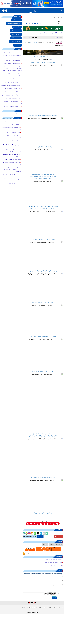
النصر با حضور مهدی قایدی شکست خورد (12, 88)
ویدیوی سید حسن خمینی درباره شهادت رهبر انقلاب (12, 56)
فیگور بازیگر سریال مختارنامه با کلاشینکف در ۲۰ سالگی (43, 436)
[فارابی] (43, 28)
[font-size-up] (40, 23)
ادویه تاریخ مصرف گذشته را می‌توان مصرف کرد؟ (42, 209)
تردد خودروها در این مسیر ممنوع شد (42, 513)
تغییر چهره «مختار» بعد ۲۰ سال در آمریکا (42, 371)
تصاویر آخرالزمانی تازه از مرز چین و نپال (12, 121)
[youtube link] (31, 524)
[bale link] (47, 524)
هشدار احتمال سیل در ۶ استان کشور (13, 60)
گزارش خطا (28, 553)
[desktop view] (6, 10)
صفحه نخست (59, 18)
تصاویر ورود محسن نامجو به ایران (13, 124)
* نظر (61, 585)
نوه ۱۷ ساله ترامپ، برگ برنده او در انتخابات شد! (42, 477)
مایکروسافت (59, 544)
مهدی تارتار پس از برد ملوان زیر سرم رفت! (12, 106)
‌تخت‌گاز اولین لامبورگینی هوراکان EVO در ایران (52, 562)
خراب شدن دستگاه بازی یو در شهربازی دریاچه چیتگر (42, 337)
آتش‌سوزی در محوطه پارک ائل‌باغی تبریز (12, 82)
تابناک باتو (45, 544)
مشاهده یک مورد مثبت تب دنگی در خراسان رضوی (43, 176)
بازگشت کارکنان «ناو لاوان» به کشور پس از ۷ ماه (12, 102)
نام (62, 576)
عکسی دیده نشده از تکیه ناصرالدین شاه (42, 303)
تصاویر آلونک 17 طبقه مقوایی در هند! (13, 98)
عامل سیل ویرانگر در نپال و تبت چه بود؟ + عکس (12, 163)
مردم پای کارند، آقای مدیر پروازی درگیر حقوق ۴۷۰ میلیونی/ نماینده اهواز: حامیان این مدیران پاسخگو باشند (11, 169)
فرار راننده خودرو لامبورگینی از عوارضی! (54, 559)
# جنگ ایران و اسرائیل (15, 30)
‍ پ (37, 23)
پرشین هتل (17, 114)
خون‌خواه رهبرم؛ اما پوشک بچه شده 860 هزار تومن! (11, 128)
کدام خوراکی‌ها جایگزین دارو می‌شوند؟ (12, 141)
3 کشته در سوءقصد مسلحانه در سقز (42, 434)
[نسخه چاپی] (47, 533)
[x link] (35, 524)
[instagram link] (41, 524)
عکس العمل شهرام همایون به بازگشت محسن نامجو (11, 136)
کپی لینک (40, 537)
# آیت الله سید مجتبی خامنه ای (13, 23)
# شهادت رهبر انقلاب (16, 38)
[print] (27, 23)
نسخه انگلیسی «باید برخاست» (14, 79)
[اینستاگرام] (29, 533)
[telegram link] (51, 524)
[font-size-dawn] (35, 23)
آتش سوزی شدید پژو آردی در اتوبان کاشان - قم (11, 85)
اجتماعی (53, 18)
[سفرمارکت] (43, 549)
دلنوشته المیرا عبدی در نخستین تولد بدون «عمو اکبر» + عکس (12, 145)
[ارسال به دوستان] (44, 533)
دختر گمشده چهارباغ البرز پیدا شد (13, 183)
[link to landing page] (32, 10)
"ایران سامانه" (29, 612)
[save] (32, 23)
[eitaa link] (38, 524)
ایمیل (61, 581)
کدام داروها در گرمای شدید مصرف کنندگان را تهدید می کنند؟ (42, 207)
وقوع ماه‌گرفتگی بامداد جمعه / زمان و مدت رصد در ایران (12, 155)
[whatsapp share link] (35, 533)
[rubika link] (57, 524)
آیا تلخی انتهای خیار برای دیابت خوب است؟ (42, 174)
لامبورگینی (52, 544)
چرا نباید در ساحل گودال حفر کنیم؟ (43, 178)
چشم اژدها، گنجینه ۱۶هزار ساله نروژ (43, 147)
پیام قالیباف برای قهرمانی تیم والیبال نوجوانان (11, 95)
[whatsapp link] (54, 524)
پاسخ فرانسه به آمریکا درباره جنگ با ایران (12, 63)
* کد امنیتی (60, 593)
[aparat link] (28, 524)
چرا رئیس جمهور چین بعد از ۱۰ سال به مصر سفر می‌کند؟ (12, 75)
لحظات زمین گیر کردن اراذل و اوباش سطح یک (11, 175)
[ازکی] (47, 3)
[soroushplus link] (44, 524)
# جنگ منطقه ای (16, 27)
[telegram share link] (41, 533)
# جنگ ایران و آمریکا (16, 34)
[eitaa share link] (32, 533)
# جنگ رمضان (17, 45)
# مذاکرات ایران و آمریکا (15, 41)
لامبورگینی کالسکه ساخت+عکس (55, 566)
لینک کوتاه (59, 536)
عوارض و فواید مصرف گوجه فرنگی (13, 132)
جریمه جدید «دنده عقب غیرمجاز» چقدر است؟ (43, 240)
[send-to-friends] (29, 23)
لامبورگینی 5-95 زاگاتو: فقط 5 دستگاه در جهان (43, 63)
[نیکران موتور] (43, 52)
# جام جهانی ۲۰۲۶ (16, 20)
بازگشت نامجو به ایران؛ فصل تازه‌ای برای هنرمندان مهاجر (12, 179)
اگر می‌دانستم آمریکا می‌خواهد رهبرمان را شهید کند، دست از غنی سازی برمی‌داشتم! (12, 150)
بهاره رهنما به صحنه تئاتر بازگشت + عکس (12, 52)
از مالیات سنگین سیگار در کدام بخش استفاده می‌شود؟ (42, 271)
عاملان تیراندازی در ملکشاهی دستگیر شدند (12, 92)
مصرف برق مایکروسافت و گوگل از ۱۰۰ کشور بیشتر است (43, 115)
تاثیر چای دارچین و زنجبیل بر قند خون (12, 159)
